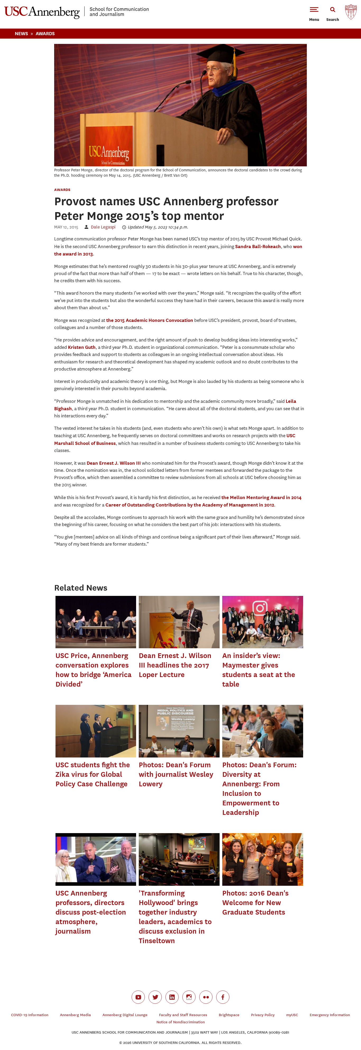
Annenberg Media (75, 1015)
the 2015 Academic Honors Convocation (149, 320)
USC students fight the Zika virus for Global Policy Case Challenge (92, 774)
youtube (138, 997)
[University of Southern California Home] (351, 13)
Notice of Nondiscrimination (180, 1022)
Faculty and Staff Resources (183, 1015)
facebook (222, 997)
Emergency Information (330, 1015)
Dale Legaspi (103, 227)
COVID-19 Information (29, 1015)
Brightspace (229, 1015)
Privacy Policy (263, 1015)
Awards (45, 33)
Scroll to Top (338, 1027)
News (21, 33)
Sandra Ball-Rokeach (258, 246)
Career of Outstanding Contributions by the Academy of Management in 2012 (189, 505)
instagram (189, 997)
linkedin (172, 997)
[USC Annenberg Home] (76, 18)
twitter (155, 997)
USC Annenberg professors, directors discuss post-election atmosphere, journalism (90, 912)
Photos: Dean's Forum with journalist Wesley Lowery (176, 774)
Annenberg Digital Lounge (125, 1015)
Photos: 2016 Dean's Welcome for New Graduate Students (255, 902)
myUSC (292, 1015)
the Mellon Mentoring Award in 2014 (261, 497)
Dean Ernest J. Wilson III (114, 463)
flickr (205, 997)
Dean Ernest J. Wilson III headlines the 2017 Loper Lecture (175, 665)
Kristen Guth (82, 347)
